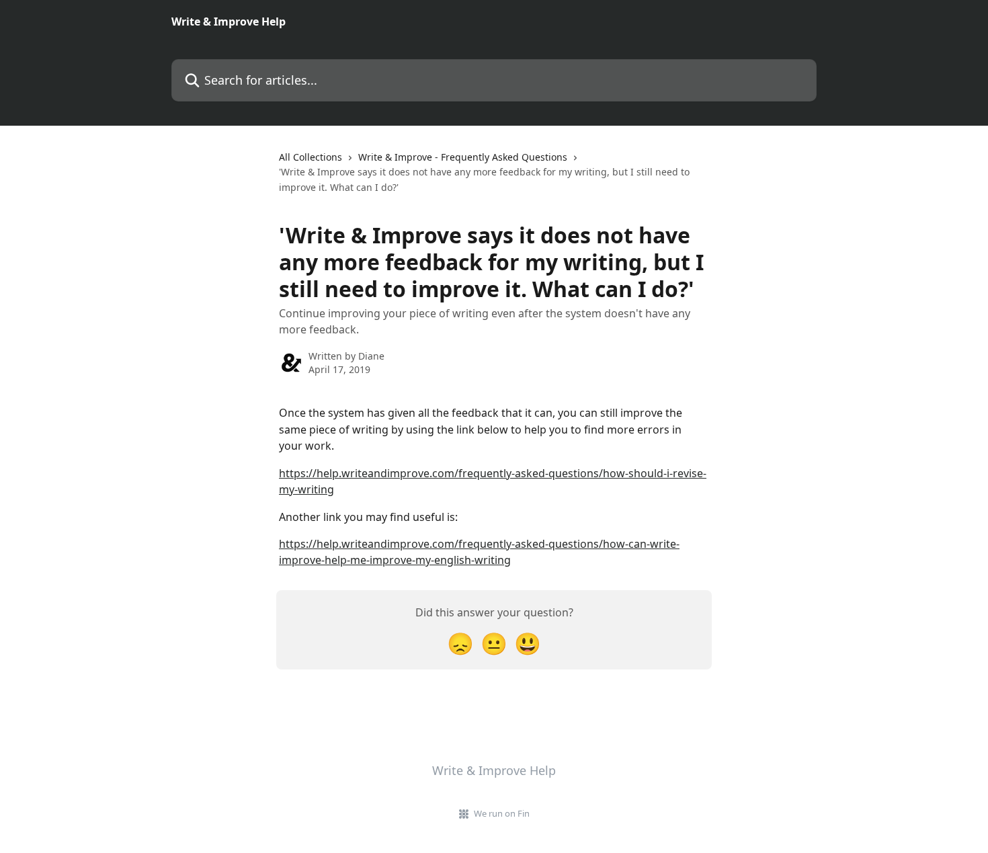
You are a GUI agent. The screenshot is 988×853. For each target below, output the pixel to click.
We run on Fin (502, 813)
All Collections (310, 157)
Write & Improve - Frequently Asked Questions (462, 157)
